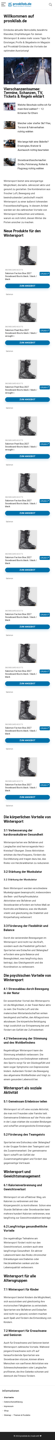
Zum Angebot (27, 286)
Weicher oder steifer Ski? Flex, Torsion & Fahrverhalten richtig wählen (34, 127)
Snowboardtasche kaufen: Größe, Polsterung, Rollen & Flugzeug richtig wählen (33, 164)
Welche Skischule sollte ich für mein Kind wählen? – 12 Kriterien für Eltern (34, 109)
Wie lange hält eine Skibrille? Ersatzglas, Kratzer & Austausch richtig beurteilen (33, 145)
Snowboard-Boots (14, 270)
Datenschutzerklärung (13, 1402)
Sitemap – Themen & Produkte (17, 1415)
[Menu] (3, 5)
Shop (6, 1411)
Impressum (8, 1406)
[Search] (50, 5)
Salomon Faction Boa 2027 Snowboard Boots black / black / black (21, 276)
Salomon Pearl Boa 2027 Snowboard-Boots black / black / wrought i (21, 333)
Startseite (9, 1397)
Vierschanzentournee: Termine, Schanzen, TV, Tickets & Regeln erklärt (24, 93)
